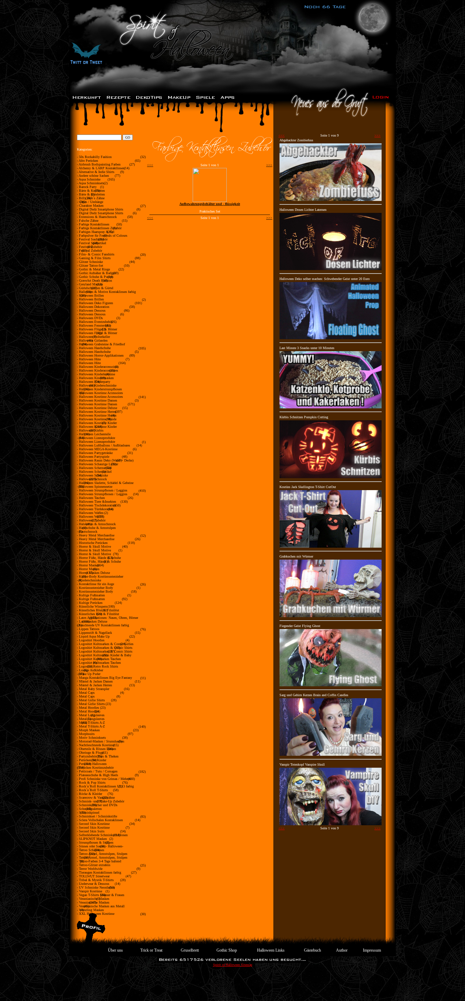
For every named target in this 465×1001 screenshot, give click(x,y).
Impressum (372, 950)
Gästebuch (312, 950)
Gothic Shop (227, 950)
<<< (150, 165)
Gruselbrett (190, 950)
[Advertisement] (232, 985)
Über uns (115, 950)
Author (342, 950)
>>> (269, 165)
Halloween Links (271, 950)
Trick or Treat (151, 950)
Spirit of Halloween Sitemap (232, 965)
